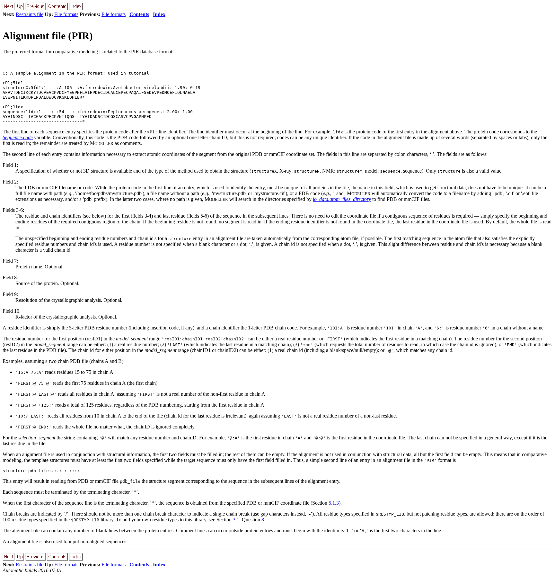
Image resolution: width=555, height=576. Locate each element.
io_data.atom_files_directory (342, 199)
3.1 (236, 519)
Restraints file (29, 14)
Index (159, 14)
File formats (66, 14)
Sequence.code (18, 137)
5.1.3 (334, 503)
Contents (139, 14)
